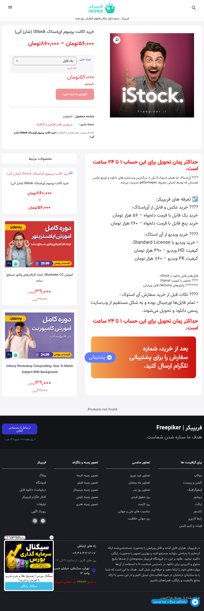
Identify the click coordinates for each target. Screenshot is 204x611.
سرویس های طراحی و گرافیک (54, 124)
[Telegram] (43, 521)
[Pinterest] (35, 521)
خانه (92, 133)
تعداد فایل (85, 59)
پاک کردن (71, 68)
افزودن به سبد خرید (75, 94)
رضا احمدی (167, 597)
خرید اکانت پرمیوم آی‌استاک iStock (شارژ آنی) (40, 183)
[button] (193, 7)
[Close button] (52, 537)
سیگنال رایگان (29, 586)
